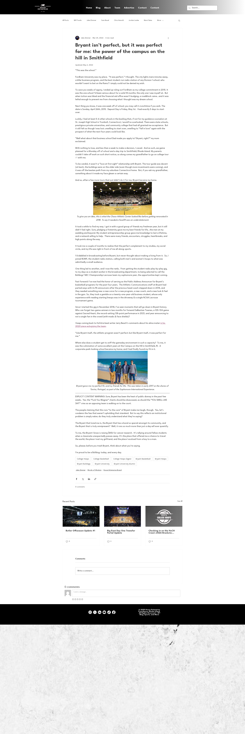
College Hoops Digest (122, 459)
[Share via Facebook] (76, 479)
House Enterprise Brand (112, 470)
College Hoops (83, 459)
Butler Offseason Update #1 (80, 531)
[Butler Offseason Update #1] (81, 516)
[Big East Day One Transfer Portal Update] (122, 516)
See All (179, 501)
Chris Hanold (119, 20)
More (159, 20)
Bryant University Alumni (124, 464)
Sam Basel (105, 20)
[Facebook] (113, 612)
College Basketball (101, 459)
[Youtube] (104, 612)
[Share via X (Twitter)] (83, 479)
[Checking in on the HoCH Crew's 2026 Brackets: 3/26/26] (163, 516)
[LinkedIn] (99, 612)
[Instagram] (90, 612)
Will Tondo (78, 20)
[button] (155, 7)
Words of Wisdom (94, 470)
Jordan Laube (134, 20)
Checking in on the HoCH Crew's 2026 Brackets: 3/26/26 (162, 532)
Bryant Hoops (160, 459)
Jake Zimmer (91, 20)
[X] (95, 612)
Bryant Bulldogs (83, 464)
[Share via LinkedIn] (89, 479)
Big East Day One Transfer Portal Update (121, 532)
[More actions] (168, 37)
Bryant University (102, 464)
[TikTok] (109, 612)
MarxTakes (148, 20)
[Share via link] (95, 479)
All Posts (66, 20)
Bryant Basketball (143, 459)
